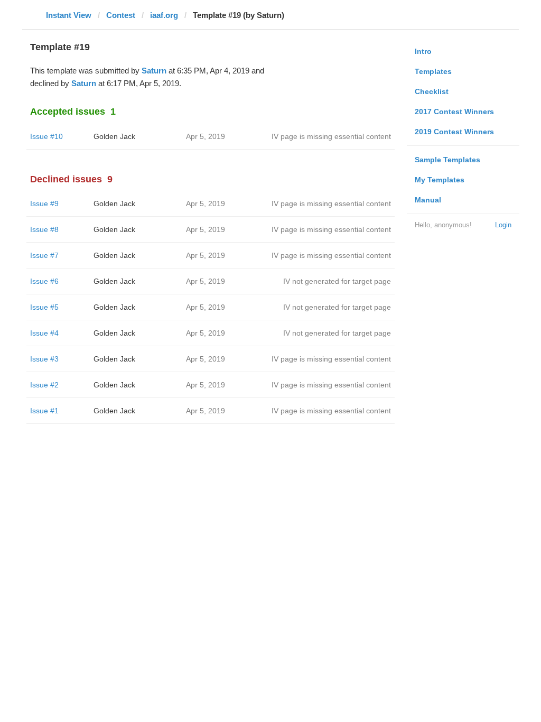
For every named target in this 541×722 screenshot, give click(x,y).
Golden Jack (114, 136)
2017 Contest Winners (454, 111)
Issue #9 (44, 203)
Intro (423, 51)
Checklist (432, 91)
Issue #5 (44, 307)
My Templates (439, 179)
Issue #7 (44, 255)
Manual (428, 200)
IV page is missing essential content (331, 136)
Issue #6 (44, 281)
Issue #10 (46, 136)
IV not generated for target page (337, 281)
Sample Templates (447, 159)
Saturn (154, 70)
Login (503, 225)
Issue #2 (44, 385)
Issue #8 (44, 229)
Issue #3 (44, 359)
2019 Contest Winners (454, 131)
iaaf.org (164, 15)
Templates (433, 71)
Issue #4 (44, 333)
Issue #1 (44, 410)
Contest (120, 15)
